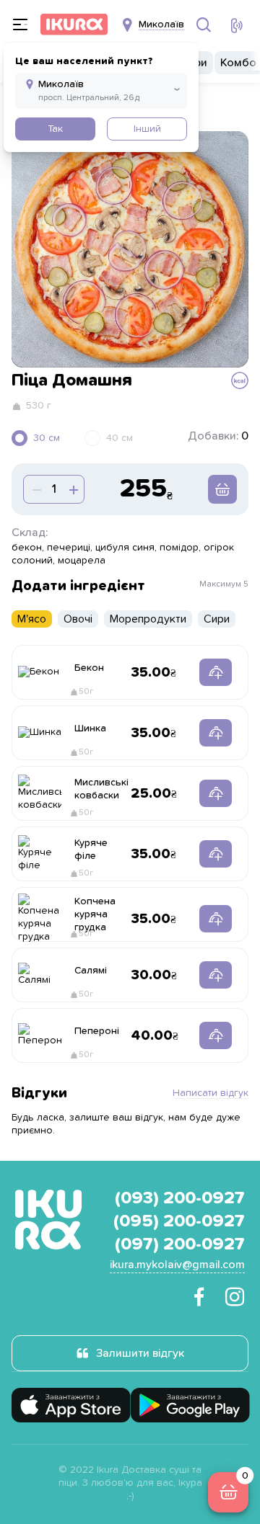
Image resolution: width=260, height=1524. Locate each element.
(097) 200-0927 (180, 1244)
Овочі (78, 619)
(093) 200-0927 (180, 1198)
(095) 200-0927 (179, 1221)
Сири (217, 619)
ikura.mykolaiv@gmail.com (177, 1264)
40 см (119, 438)
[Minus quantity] (72, 489)
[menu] (20, 24)
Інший (147, 129)
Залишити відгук (140, 1353)
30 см (46, 438)
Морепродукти (148, 619)
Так (55, 129)
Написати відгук (210, 1093)
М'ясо (31, 619)
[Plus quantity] (35, 489)
